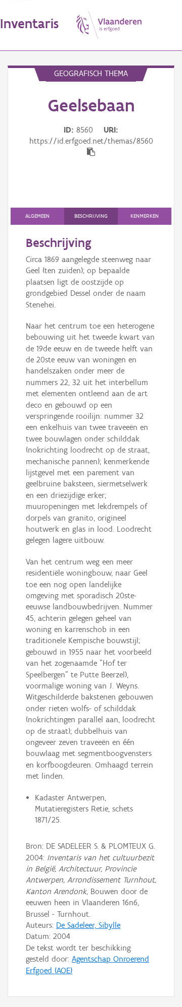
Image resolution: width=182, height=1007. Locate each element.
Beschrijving (91, 216)
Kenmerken (144, 216)
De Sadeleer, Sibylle (88, 925)
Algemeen (37, 216)
